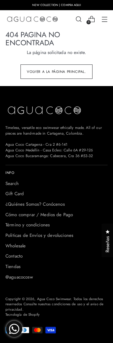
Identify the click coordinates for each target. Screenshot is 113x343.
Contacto (14, 256)
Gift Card (14, 193)
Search (12, 183)
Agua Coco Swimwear (54, 298)
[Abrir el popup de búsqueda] (78, 19)
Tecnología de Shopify (22, 314)
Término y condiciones (27, 225)
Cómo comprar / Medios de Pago (39, 214)
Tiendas (12, 266)
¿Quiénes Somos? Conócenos (35, 204)
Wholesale (15, 246)
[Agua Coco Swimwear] (32, 19)
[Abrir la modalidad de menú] (104, 19)
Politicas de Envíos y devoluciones (39, 235)
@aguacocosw (19, 277)
